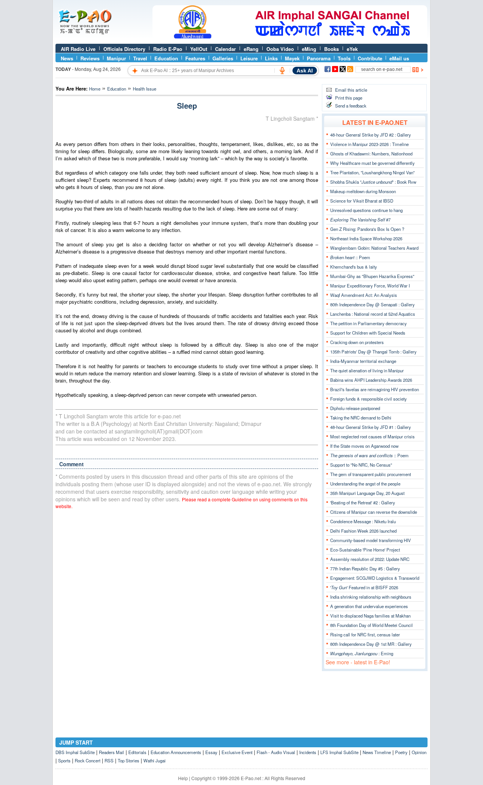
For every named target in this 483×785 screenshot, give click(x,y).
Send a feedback (350, 106)
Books (331, 48)
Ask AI (305, 71)
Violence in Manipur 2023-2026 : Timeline (369, 144)
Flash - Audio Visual (276, 752)
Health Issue (144, 89)
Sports (64, 760)
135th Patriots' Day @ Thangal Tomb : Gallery (373, 352)
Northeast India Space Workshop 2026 (366, 238)
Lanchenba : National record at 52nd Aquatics (372, 314)
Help (183, 778)
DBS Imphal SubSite (75, 752)
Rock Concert (87, 760)
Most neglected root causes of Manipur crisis (372, 436)
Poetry (401, 752)
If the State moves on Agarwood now (364, 446)
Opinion (419, 752)
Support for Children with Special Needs (367, 333)
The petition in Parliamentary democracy (368, 323)
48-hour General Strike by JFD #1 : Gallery (370, 427)
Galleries (222, 58)
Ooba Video (280, 48)
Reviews (90, 58)
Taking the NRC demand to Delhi (360, 418)
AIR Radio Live (78, 48)
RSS (109, 760)
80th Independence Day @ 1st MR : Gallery (371, 644)
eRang (251, 48)
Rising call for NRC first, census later (365, 634)
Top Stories (128, 760)
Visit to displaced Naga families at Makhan (370, 616)
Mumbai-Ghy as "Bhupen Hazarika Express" (372, 276)
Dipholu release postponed (355, 408)
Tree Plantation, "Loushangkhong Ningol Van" (372, 172)
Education (166, 58)
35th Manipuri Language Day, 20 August (367, 493)
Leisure (249, 58)
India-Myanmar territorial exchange (363, 361)
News (67, 58)
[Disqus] (186, 611)
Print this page (348, 98)
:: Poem (350, 257)
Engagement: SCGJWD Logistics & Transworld (374, 578)
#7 (360, 220)
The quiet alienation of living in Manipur (367, 370)
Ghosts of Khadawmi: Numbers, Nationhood (371, 154)
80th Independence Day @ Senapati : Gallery (372, 304)
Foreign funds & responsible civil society (368, 399)
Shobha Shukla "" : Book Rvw (373, 182)
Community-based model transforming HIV (370, 540)
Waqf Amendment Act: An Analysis (363, 295)
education (116, 89)
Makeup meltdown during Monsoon (363, 191)
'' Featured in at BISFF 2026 (364, 587)
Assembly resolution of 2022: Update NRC (369, 559)
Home (94, 89)
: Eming (361, 653)
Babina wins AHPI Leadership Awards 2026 (371, 380)
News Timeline (377, 752)
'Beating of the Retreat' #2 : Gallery (362, 502)
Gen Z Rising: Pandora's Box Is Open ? (367, 229)
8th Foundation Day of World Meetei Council (371, 625)
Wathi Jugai (154, 760)
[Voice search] (282, 70)
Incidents (307, 752)
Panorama (319, 58)
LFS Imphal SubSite (339, 752)
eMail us (399, 58)
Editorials (137, 752)
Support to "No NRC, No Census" (361, 465)
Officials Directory (124, 48)
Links (271, 58)
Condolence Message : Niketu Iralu (363, 521)
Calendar (225, 48)
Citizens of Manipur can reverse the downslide (373, 512)
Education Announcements (176, 752)
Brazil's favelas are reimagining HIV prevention (374, 389)
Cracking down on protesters (357, 342)
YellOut (198, 48)
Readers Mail (111, 752)
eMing (309, 48)
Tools (344, 58)
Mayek (292, 58)
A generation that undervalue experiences (369, 606)
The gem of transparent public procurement (370, 474)
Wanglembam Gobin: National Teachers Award (374, 248)
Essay (211, 752)
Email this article (351, 90)
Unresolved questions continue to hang (366, 210)
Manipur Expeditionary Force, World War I (370, 286)
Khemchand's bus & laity (353, 267)
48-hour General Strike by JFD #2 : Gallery (370, 135)
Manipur (116, 58)
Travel (140, 58)
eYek (352, 48)
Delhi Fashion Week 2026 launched (363, 531)
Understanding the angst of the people (365, 484)
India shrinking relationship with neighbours (370, 597)
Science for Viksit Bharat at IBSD (361, 201)
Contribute (370, 58)
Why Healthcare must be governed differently (372, 163)
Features (195, 58)
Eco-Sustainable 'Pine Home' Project (365, 550)
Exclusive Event (237, 752)
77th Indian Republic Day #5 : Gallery (365, 568)
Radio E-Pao (167, 48)
